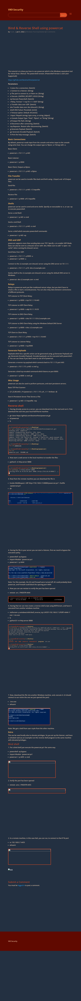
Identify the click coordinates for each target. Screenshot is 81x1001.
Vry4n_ (12, 32)
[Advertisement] (40, 54)
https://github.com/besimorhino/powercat (24, 80)
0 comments (51, 32)
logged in (21, 885)
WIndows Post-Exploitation (35, 32)
